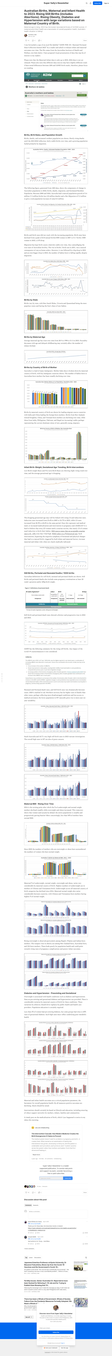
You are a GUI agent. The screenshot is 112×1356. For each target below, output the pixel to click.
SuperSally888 (32, 34)
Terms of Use (64, 1336)
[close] (72, 1305)
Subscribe (97, 3)
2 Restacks (44, 1186)
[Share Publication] (90, 3)
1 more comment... (29, 1248)
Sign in (106, 3)
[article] (56, 1269)
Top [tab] (26, 1257)
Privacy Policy (69, 1338)
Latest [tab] (31, 1257)
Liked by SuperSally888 (35, 1223)
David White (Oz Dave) (35, 1221)
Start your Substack (51, 1348)
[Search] (86, 3)
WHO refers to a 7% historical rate (65, 534)
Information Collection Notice (55, 1338)
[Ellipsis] (87, 1221)
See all (28, 1317)
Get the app (64, 1348)
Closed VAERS (32, 1237)
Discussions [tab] (37, 1257)
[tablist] (31, 1205)
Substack (47, 1352)
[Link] (21, 134)
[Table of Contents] (2, 678)
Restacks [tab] (35, 1205)
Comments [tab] (28, 1205)
